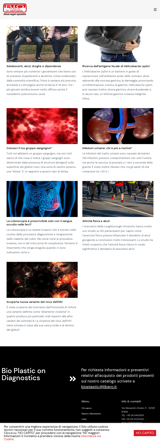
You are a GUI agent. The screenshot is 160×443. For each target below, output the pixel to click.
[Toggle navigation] (131, 9)
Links (84, 419)
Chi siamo (87, 408)
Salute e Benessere (91, 413)
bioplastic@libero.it (99, 386)
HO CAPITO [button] (145, 433)
